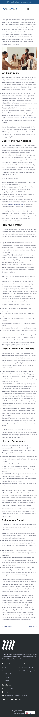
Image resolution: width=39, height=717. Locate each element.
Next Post (33, 626)
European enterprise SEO (15, 204)
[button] (28, 8)
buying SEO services (29, 118)
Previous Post (7, 626)
